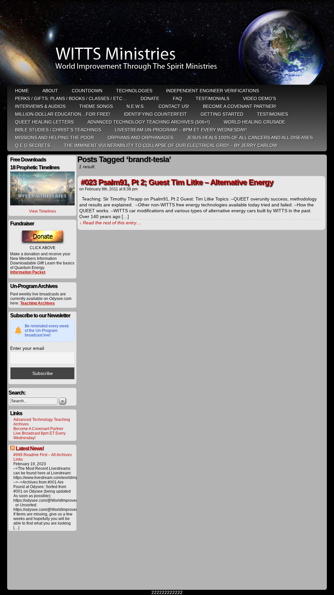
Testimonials (212, 98)
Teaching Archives (37, 303)
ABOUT (50, 90)
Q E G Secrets (32, 145)
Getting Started (222, 114)
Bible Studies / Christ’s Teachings (58, 129)
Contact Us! (174, 106)
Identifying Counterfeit (155, 114)
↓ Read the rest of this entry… (110, 222)
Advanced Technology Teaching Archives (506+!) (148, 122)
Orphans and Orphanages (140, 137)
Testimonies (272, 114)
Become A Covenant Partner (38, 428)
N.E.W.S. (136, 106)
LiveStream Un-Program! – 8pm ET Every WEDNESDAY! (181, 129)
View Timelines (42, 211)
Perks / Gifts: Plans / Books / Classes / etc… (71, 98)
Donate (150, 98)
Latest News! (30, 448)
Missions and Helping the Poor (54, 137)
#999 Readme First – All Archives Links (42, 457)
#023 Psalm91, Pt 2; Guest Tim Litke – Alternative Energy (177, 182)
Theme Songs (96, 106)
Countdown (87, 90)
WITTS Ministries (167, 43)
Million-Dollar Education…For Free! (62, 114)
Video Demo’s (259, 98)
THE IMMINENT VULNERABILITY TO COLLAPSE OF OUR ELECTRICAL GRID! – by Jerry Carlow (170, 145)
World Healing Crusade (254, 122)
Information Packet (27, 272)
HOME (22, 90)
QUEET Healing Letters (44, 122)
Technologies (134, 90)
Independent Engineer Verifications (212, 90)
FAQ (177, 98)
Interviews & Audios (40, 106)
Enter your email (27, 348)
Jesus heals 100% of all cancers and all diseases (250, 137)
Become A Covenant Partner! (239, 106)
